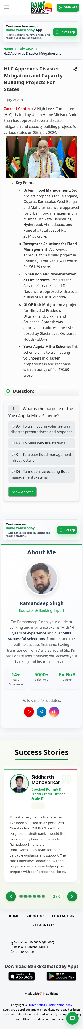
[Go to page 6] (43, 896)
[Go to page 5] (38, 896)
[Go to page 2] (25, 896)
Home (8, 48)
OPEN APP (70, 7)
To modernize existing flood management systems (40, 474)
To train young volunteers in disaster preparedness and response (41, 429)
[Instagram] (54, 712)
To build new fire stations (40, 443)
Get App (69, 530)
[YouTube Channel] (29, 712)
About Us (36, 916)
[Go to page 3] (29, 896)
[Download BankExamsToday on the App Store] (22, 976)
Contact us (63, 916)
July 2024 (27, 48)
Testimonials (41, 925)
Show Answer (22, 492)
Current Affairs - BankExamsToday (49, 1005)
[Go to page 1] (11, 896)
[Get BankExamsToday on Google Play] (61, 976)
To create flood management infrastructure (41, 457)
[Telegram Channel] (41, 712)
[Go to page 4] (34, 896)
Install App (67, 32)
